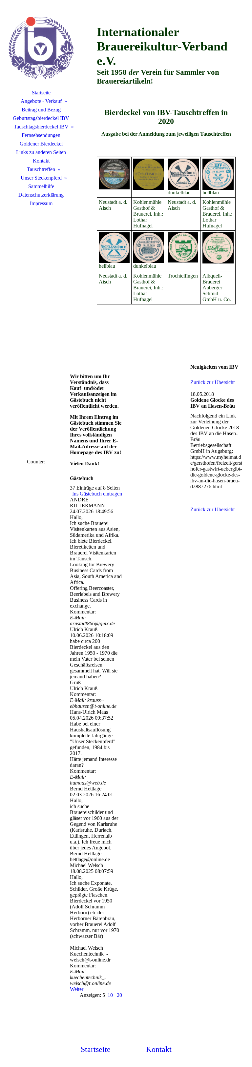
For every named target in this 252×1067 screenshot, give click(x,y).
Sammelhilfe (41, 186)
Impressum (41, 203)
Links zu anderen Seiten (41, 152)
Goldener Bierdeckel (41, 143)
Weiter (76, 989)
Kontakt (41, 161)
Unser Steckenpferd (41, 178)
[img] (41, 47)
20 (119, 995)
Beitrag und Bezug (41, 109)
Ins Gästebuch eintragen (97, 493)
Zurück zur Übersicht (212, 382)
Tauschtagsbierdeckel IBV (41, 126)
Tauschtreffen (41, 169)
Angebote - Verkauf (41, 101)
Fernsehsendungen (41, 135)
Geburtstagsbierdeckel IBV (41, 118)
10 (110, 995)
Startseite (41, 92)
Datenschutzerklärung (41, 195)
